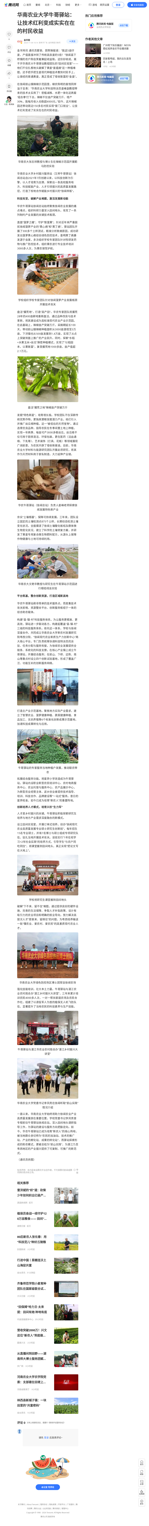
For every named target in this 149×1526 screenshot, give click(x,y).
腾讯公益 (37, 1508)
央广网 (20, 1366)
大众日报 (21, 1296)
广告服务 (70, 1504)
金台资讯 (21, 1273)
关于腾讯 (21, 1504)
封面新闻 (21, 1249)
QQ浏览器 (47, 1508)
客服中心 (65, 1508)
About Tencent (32, 1504)
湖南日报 (21, 1226)
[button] (123, 25)
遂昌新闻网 (22, 1203)
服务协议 (43, 1504)
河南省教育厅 (23, 1389)
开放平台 (61, 1504)
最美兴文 (21, 1343)
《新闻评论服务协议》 (56, 1422)
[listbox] (47, 1297)
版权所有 (51, 1516)
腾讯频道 (56, 1508)
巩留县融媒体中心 (25, 1319)
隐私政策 (52, 1504)
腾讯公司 (44, 1516)
